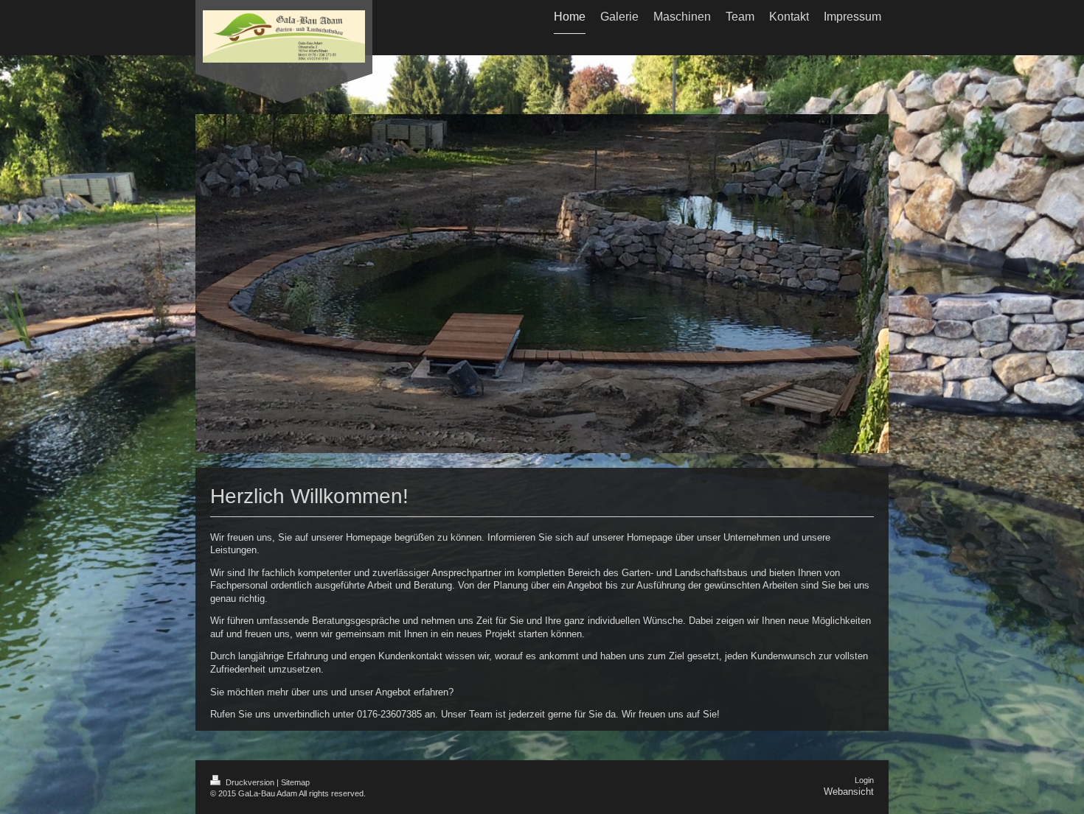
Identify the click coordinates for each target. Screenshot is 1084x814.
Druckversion (250, 782)
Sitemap (295, 782)
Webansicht (849, 791)
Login (864, 780)
